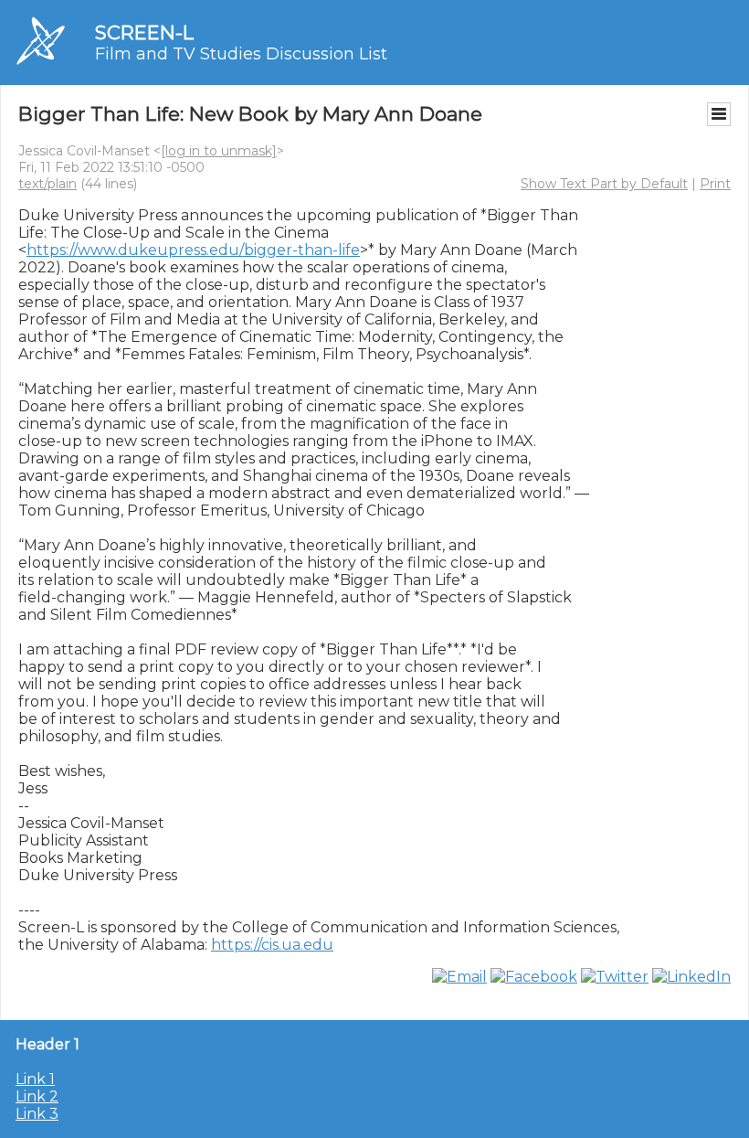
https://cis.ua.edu (272, 944)
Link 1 (35, 1079)
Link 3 (37, 1113)
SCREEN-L (144, 32)
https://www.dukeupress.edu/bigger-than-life (193, 250)
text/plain (47, 183)
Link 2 (37, 1096)
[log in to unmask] (219, 151)
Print (715, 183)
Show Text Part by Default (604, 183)
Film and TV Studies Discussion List (241, 54)
